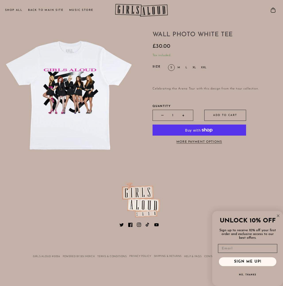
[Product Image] (71, 93)
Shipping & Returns (168, 256)
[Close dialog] (278, 215)
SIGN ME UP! (247, 261)
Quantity (162, 106)
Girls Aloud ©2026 (46, 256)
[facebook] (130, 226)
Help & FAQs (193, 256)
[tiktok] (148, 226)
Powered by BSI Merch (79, 256)
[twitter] (121, 226)
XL (194, 67)
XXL (204, 67)
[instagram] (139, 226)
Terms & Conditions (111, 256)
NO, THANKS (247, 275)
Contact (210, 256)
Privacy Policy (140, 256)
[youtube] (156, 226)
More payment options (199, 141)
